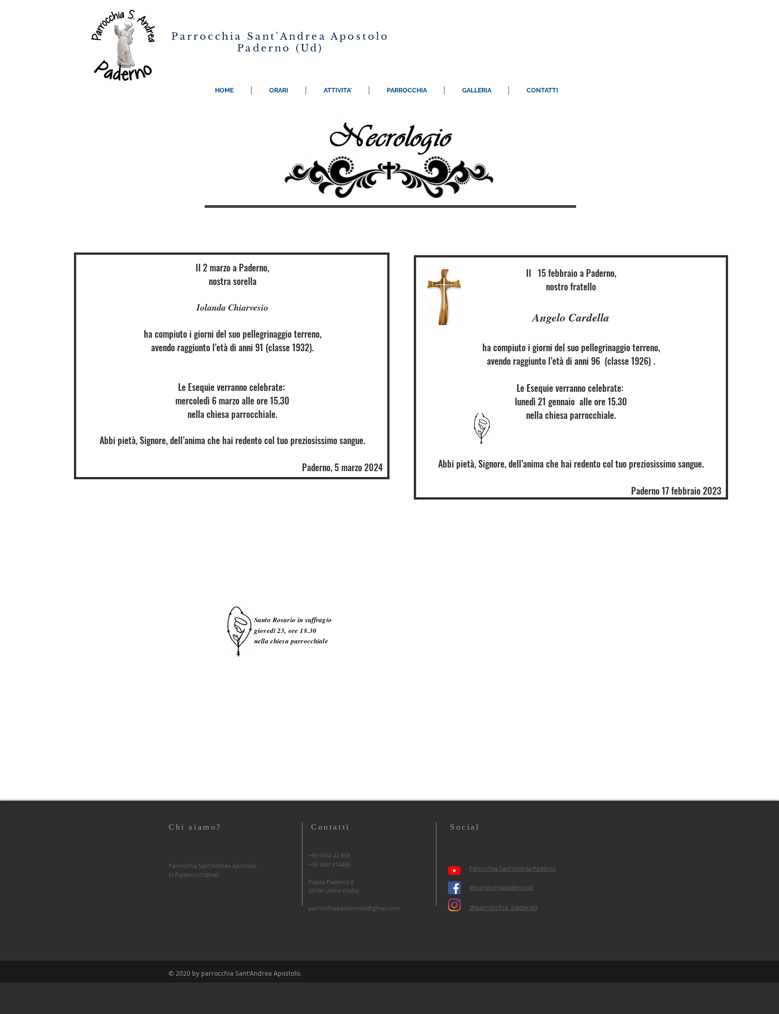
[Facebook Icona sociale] (454, 887)
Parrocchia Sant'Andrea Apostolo (280, 36)
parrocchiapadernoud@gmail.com (354, 908)
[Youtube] (454, 870)
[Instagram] (454, 905)
